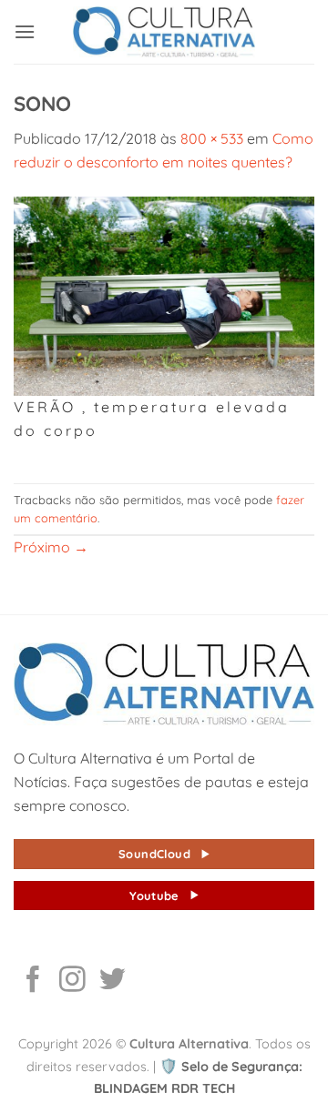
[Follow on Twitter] (112, 981)
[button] (25, 31)
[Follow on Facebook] (33, 981)
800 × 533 (211, 138)
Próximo (51, 547)
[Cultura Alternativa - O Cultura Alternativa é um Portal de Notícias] (164, 31)
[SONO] (164, 294)
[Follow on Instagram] (72, 981)
